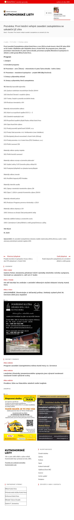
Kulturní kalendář (43, 466)
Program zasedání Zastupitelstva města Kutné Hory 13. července (30, 366)
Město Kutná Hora (11, 489)
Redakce (41, 479)
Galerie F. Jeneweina (12, 503)
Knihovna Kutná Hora (12, 496)
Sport (40, 463)
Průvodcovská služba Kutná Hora (16, 492)
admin (6, 42)
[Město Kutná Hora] (16, 2)
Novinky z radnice (23, 42)
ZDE (29, 241)
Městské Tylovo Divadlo (12, 500)
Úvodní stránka (43, 453)
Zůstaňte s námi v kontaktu (50, 484)
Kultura (40, 460)
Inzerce (40, 473)
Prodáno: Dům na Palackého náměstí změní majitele (25, 383)
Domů (5, 32)
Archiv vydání (42, 476)
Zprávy (40, 456)
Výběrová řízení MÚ (44, 469)
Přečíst (56, 18)
